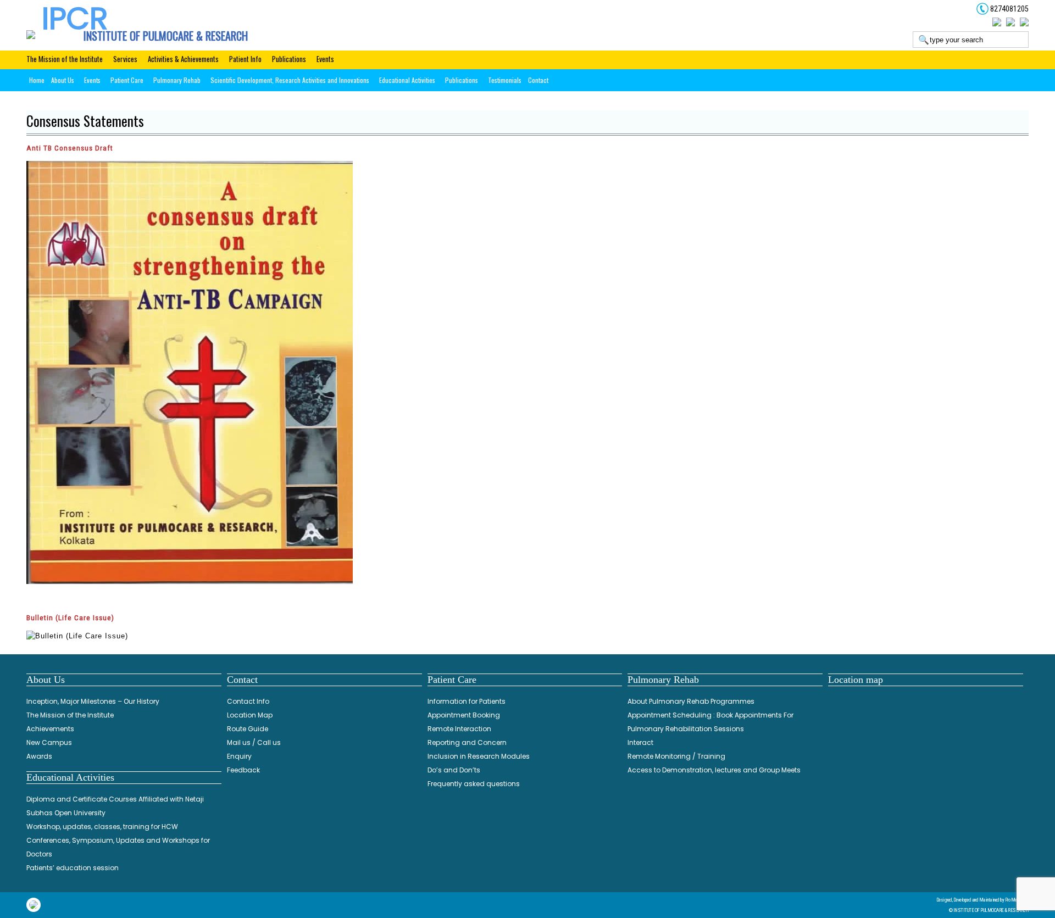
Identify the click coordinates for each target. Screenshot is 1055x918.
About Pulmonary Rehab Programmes (691, 701)
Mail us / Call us (254, 742)
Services (125, 58)
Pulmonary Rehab (177, 80)
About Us (62, 80)
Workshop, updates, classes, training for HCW (102, 826)
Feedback (243, 770)
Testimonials (504, 80)
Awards (39, 756)
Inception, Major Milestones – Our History (92, 701)
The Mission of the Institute (64, 58)
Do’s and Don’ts (453, 770)
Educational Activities (407, 80)
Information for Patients (466, 701)
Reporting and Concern (467, 742)
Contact (538, 80)
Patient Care (126, 80)
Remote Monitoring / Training (676, 756)
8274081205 (1009, 8)
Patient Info (245, 58)
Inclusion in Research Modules (478, 756)
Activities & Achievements (183, 58)
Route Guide (247, 728)
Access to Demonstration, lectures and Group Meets (714, 770)
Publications (289, 58)
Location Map (250, 715)
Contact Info (248, 701)
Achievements (50, 728)
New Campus (49, 742)
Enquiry (239, 756)
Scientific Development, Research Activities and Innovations (289, 80)
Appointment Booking (463, 715)
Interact (640, 742)
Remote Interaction (459, 728)
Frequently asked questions (473, 783)
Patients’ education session (72, 867)
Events (325, 58)
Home (37, 80)
